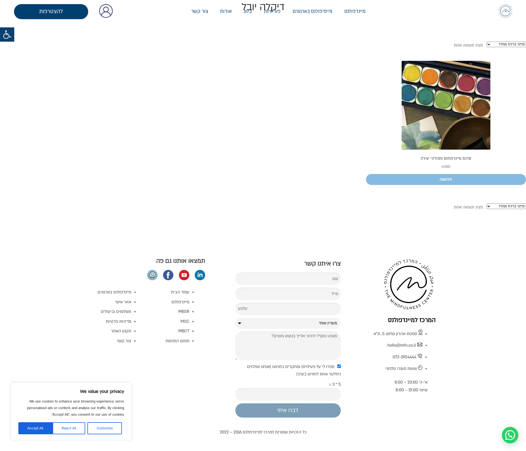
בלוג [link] (248, 11)
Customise (105, 428)
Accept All (35, 428)
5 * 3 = (335, 384)
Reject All (69, 428)
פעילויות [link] (272, 11)
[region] (71, 411)
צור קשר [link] (199, 11)
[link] (7, 34)
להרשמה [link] (446, 179)
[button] (510, 435)
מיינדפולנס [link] (354, 11)
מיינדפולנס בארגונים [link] (312, 11)
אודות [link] (225, 11)
